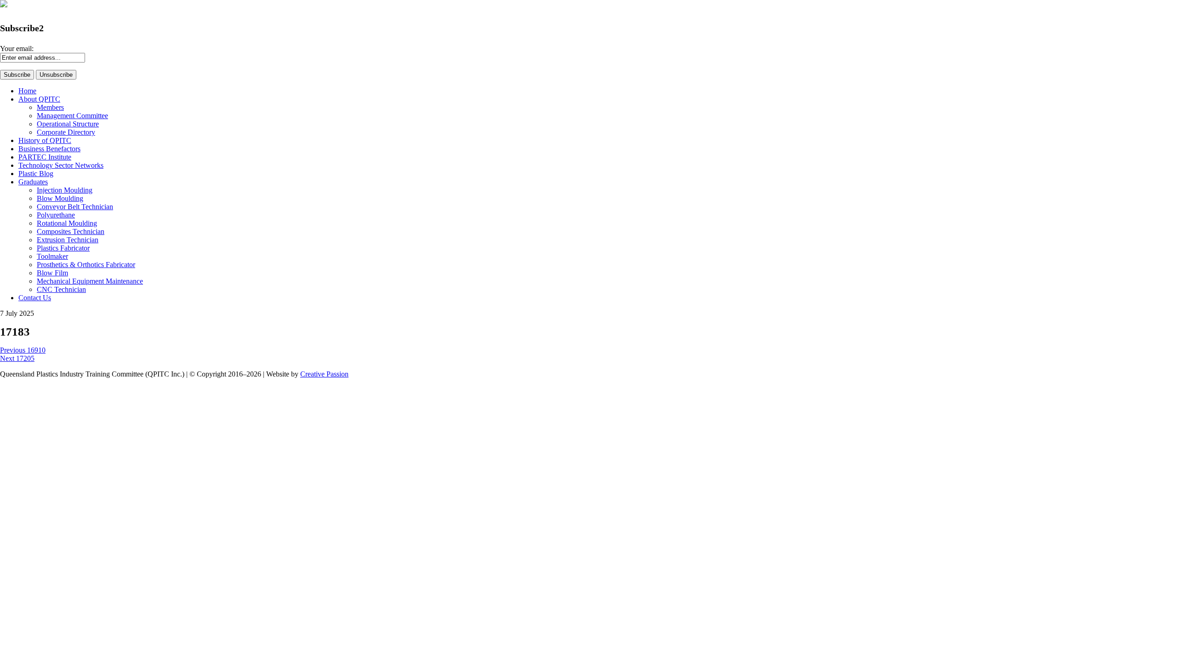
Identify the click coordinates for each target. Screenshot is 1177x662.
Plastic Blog (35, 173)
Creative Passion (324, 374)
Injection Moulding (64, 190)
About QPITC (39, 99)
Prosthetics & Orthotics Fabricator (86, 264)
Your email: (17, 48)
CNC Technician (61, 289)
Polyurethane (56, 215)
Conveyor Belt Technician (75, 207)
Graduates (33, 182)
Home (27, 91)
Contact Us (34, 298)
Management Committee (72, 116)
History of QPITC (44, 140)
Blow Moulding (60, 198)
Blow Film (52, 273)
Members (50, 107)
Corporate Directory (66, 132)
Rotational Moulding (67, 223)
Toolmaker (52, 256)
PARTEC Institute (44, 157)
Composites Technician (70, 231)
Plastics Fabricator (63, 248)
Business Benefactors (49, 149)
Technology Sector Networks (60, 165)
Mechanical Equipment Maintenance (90, 281)
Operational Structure (68, 124)
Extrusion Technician (67, 240)
